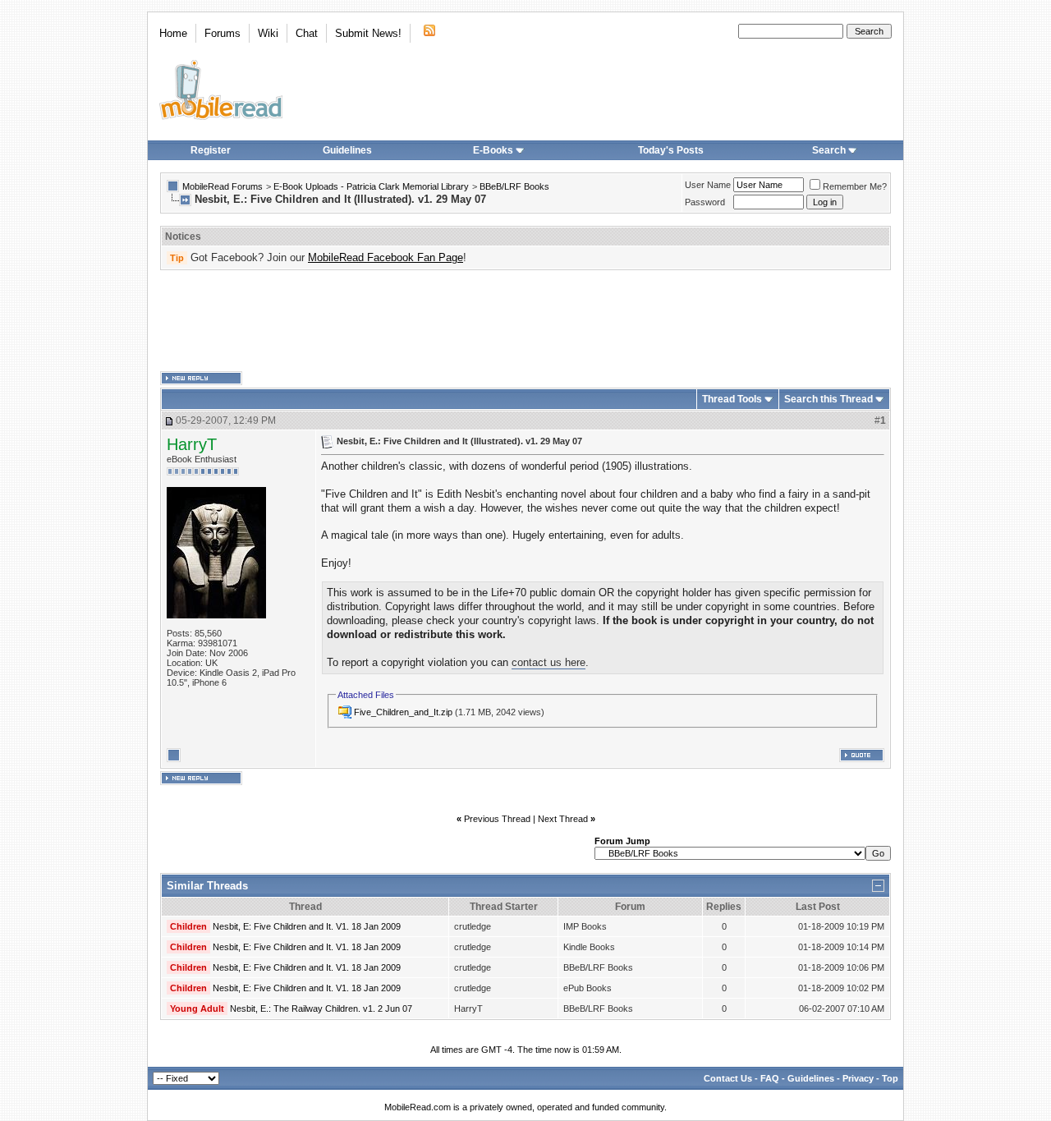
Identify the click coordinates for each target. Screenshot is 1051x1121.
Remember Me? (855, 186)
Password (705, 202)
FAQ (769, 1078)
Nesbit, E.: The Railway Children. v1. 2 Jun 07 (321, 1008)
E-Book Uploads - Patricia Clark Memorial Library (371, 186)
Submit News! (368, 33)
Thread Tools (732, 399)
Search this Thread (828, 399)
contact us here (548, 662)
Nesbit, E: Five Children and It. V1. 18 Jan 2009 (307, 926)
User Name (708, 185)
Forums (222, 33)
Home (173, 33)
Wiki (268, 33)
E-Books (493, 150)
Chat (307, 33)
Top (890, 1078)
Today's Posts (671, 150)
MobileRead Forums (222, 186)
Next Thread (563, 819)
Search (829, 150)
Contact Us (728, 1078)
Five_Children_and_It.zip (403, 712)
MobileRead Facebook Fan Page (385, 257)
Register (210, 150)
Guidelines (347, 150)
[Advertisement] (525, 321)
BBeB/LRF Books (514, 186)
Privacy (858, 1078)
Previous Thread (497, 819)
